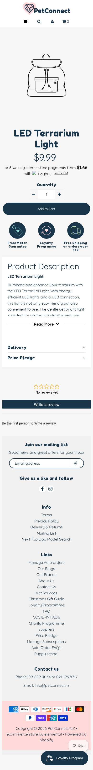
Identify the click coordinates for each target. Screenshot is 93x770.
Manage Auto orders (46, 562)
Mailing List (46, 533)
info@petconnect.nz (52, 685)
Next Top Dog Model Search (46, 539)
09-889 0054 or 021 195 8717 (53, 676)
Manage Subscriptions (46, 641)
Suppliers (46, 629)
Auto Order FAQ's (46, 647)
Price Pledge (46, 635)
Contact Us (46, 586)
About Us (46, 580)
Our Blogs (46, 568)
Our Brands (46, 574)
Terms (46, 514)
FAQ (46, 611)
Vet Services (46, 592)
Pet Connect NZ (61, 728)
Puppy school (46, 653)
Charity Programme (46, 623)
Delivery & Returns (46, 527)
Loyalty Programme (46, 605)
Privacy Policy (46, 521)
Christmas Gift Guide (46, 598)
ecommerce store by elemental (34, 734)
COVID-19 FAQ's (46, 617)
